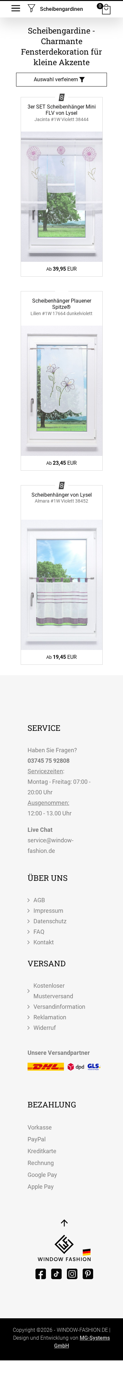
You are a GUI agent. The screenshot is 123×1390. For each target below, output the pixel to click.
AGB (39, 900)
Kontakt (43, 942)
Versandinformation (59, 1006)
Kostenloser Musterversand (53, 991)
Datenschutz (50, 921)
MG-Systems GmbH (82, 1342)
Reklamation (49, 1017)
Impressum (48, 910)
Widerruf (44, 1027)
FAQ (38, 931)
